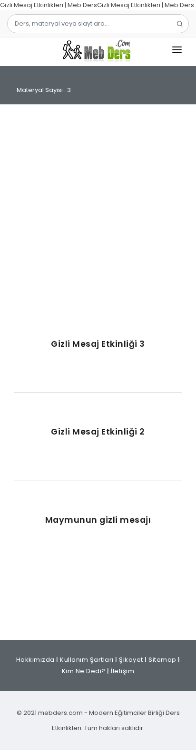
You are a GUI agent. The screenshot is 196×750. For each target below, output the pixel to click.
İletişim (122, 671)
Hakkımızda (35, 659)
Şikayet (131, 659)
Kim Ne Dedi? (84, 671)
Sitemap (162, 659)
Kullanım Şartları (87, 659)
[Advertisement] (98, 221)
